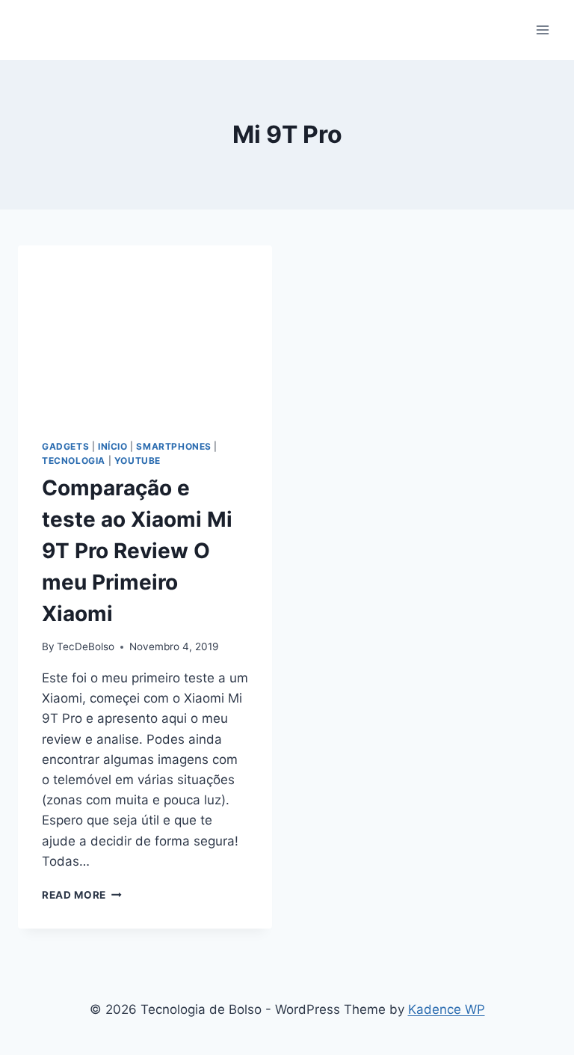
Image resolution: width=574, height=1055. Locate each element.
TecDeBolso (85, 646)
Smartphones (174, 446)
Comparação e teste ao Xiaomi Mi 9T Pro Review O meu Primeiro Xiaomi (137, 550)
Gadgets (65, 446)
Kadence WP (446, 1009)
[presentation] (145, 330)
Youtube (137, 460)
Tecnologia (73, 460)
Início (113, 446)
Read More (82, 895)
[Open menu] (542, 29)
